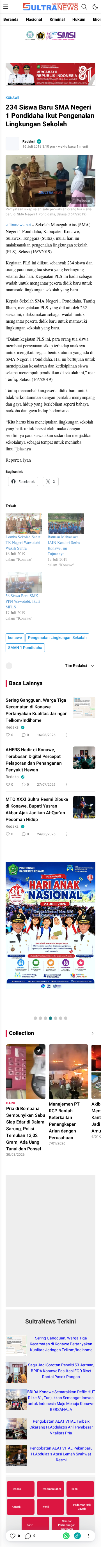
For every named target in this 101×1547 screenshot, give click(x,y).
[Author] (12, 143)
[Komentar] (27, 1535)
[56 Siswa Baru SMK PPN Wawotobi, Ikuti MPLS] (24, 582)
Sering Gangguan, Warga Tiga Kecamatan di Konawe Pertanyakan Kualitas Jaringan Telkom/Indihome (37, 710)
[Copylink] (77, 1535)
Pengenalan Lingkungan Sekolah (57, 638)
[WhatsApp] (66, 1535)
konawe (15, 638)
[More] (66, 735)
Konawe (12, 97)
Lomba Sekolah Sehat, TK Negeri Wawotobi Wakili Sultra (24, 542)
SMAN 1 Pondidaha (25, 648)
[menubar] (5, 6)
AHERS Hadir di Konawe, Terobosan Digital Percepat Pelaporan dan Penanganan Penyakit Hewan (34, 759)
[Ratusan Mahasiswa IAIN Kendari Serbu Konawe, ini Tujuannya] (66, 523)
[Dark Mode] (95, 6)
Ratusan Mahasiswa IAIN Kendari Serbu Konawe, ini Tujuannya (64, 545)
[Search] (84, 6)
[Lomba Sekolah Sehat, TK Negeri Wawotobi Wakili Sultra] (24, 523)
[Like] (12, 1535)
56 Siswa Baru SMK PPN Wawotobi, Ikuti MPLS (23, 601)
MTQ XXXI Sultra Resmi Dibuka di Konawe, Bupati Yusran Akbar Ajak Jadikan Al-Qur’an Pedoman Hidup (37, 809)
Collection (21, 1033)
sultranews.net (18, 224)
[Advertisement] (50, 1244)
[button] (35, 1018)
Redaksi (28, 141)
